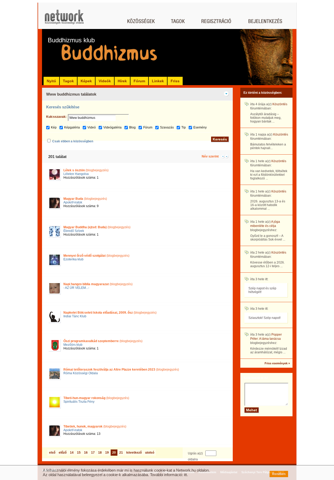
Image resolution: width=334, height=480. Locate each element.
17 (93, 452)
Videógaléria (112, 127)
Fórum (139, 81)
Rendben (278, 474)
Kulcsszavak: (56, 117)
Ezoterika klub (73, 259)
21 (121, 452)
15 (79, 452)
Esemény (200, 127)
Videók (105, 81)
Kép (54, 127)
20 (114, 452)
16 (86, 452)
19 (107, 452)
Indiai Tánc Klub (74, 316)
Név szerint (210, 156)
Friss (175, 81)
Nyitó (51, 81)
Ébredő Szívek (73, 231)
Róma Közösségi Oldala (80, 373)
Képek (86, 81)
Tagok (68, 81)
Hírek (122, 81)
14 (72, 452)
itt (185, 474)
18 (100, 452)
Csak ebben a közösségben (72, 141)
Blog (132, 127)
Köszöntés (279, 104)
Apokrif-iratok (72, 202)
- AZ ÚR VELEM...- (76, 288)
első (52, 452)
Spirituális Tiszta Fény (78, 401)
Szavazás (167, 127)
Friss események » (277, 363)
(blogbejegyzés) (86, 170)
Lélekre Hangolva (76, 174)
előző (63, 452)
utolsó (149, 452)
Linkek (158, 81)
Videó (91, 127)
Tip (183, 127)
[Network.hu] (64, 19)
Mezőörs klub (72, 345)
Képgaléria (72, 127)
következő (134, 452)
